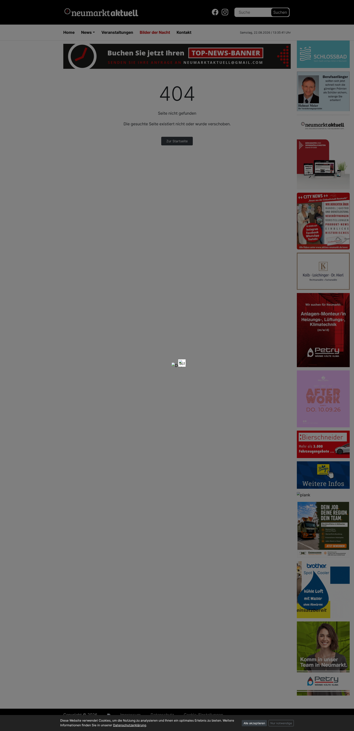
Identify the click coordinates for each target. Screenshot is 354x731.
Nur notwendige (281, 723)
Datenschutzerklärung (129, 725)
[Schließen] (182, 363)
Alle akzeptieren (254, 723)
